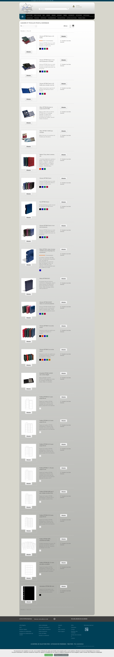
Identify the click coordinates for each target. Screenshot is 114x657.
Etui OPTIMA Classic (44, 201)
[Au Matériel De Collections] (27, 8)
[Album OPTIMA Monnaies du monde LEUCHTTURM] (28, 114)
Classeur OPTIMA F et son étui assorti (47, 326)
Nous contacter (61, 629)
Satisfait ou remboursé (44, 635)
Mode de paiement (43, 631)
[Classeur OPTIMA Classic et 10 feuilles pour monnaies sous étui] (28, 90)
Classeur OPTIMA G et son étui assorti (47, 350)
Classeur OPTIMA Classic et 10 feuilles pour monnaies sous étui (47, 84)
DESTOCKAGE (86, 15)
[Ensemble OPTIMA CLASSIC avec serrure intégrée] (28, 380)
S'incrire (78, 5)
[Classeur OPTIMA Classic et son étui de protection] (28, 232)
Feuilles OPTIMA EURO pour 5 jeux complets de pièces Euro (47, 492)
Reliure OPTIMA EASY (45, 278)
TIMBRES (65, 15)
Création (73, 638)
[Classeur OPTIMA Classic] (28, 185)
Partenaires (73, 627)
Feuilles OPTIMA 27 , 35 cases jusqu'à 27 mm (47, 468)
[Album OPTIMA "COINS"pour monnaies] (28, 138)
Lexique (73, 629)
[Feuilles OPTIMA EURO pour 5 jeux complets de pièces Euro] (28, 498)
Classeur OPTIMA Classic (45, 178)
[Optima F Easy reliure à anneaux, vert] (28, 161)
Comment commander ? (44, 627)
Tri (21, 26)
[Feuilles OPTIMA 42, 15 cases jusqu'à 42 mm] (28, 427)
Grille (70, 27)
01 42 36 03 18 (80, 644)
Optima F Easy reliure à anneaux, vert (47, 155)
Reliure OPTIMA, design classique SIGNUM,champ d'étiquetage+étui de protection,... (47, 251)
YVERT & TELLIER (37, 15)
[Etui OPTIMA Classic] (28, 209)
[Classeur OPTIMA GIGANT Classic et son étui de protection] (28, 309)
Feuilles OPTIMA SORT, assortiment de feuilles (45, 539)
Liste (73, 27)
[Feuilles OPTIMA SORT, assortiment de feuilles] (28, 546)
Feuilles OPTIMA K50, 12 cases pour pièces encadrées (47, 563)
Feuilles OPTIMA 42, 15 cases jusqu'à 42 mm (46, 421)
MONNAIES (59, 15)
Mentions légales (23, 629)
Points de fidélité (42, 633)
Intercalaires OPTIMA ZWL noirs (47, 586)
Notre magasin (61, 631)
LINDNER (48, 15)
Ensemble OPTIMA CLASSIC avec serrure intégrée (46, 374)
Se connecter (79, 7)
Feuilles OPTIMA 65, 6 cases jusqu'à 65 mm (46, 397)
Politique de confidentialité (25, 631)
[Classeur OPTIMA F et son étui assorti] (28, 332)
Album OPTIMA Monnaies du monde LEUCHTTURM (46, 108)
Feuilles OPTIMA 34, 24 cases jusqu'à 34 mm (46, 445)
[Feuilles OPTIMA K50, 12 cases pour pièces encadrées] (28, 569)
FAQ (59, 627)
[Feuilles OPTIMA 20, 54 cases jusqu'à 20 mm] (28, 522)
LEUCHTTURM (29, 15)
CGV (20, 627)
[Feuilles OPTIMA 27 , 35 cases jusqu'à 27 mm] (28, 475)
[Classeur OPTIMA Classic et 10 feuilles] (28, 43)
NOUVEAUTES (71, 15)
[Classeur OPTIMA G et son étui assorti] (28, 356)
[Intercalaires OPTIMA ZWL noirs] (28, 593)
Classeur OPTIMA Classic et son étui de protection (47, 226)
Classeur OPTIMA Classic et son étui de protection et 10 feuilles (47, 60)
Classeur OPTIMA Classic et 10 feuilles (47, 37)
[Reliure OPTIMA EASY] (28, 285)
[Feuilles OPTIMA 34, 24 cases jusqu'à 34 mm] (28, 451)
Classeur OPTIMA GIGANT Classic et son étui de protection (47, 303)
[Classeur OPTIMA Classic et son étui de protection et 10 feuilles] (28, 66)
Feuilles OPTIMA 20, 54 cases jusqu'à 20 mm (46, 516)
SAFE (44, 15)
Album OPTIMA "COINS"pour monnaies (46, 131)
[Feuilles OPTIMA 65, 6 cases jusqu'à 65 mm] (28, 404)
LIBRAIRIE (54, 15)
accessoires (79, 15)
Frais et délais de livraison (45, 629)
